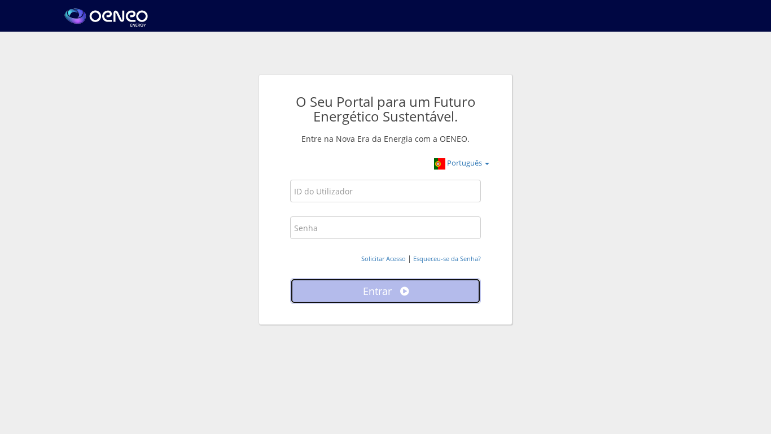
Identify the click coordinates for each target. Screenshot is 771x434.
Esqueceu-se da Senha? (447, 258)
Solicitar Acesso (383, 258)
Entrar (381, 291)
